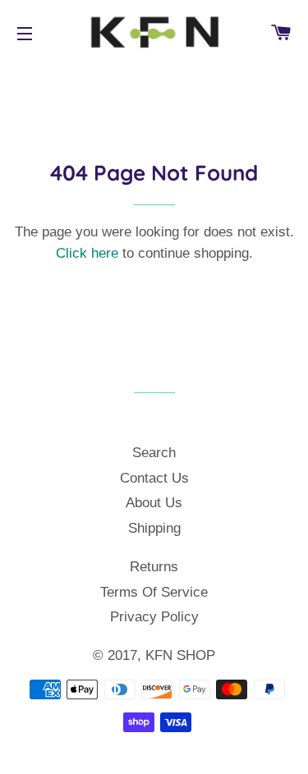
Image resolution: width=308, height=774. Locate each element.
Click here (87, 253)
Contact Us (154, 478)
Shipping (154, 528)
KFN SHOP (180, 655)
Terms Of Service (154, 592)
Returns (154, 567)
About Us (154, 503)
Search (154, 452)
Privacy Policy (154, 617)
